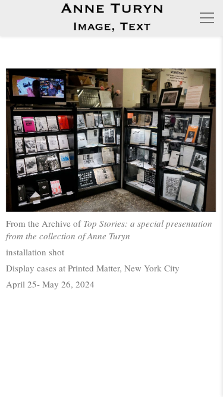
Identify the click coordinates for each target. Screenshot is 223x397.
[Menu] (207, 18)
